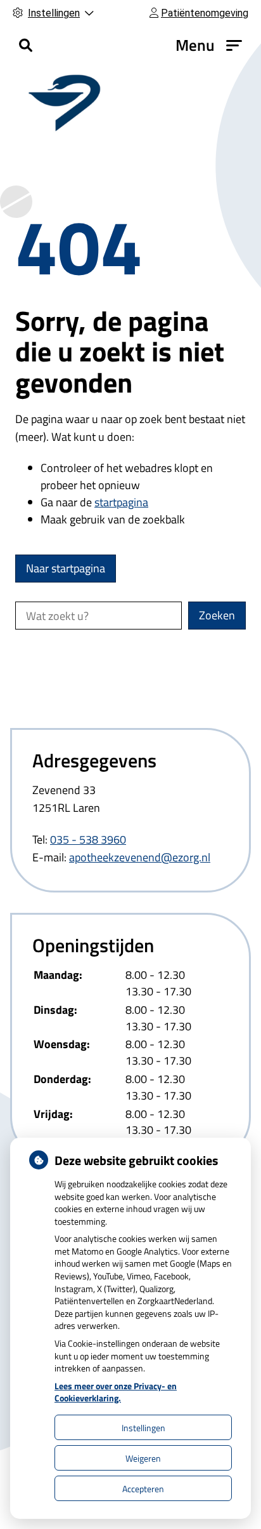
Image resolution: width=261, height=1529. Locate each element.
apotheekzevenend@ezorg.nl (139, 857)
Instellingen (143, 1427)
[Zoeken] (25, 45)
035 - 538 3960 (88, 839)
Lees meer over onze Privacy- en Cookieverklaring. (115, 1392)
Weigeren (143, 1458)
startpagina (121, 502)
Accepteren (143, 1488)
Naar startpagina (65, 568)
